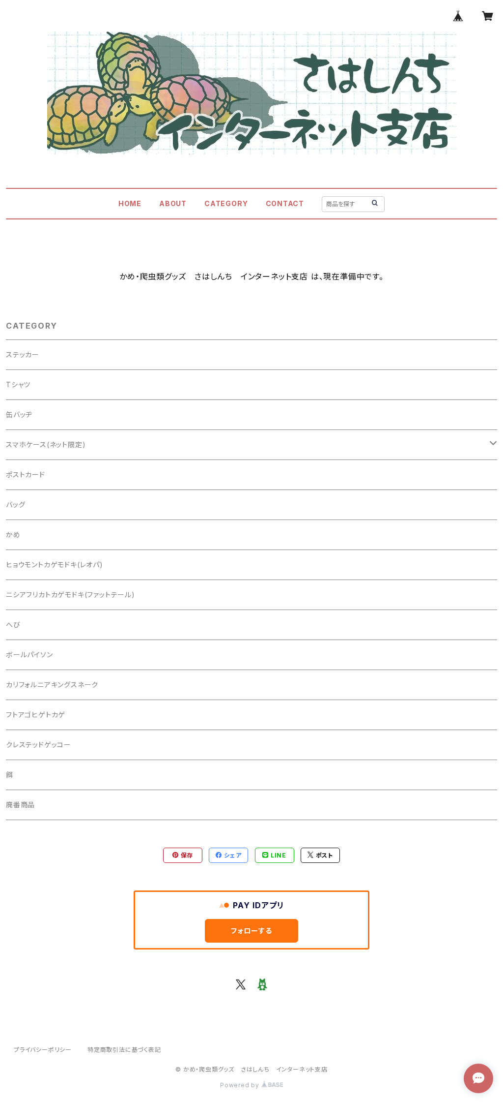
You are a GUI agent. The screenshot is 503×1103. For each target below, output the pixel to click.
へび (13, 624)
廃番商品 (20, 804)
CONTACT (285, 203)
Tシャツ (18, 384)
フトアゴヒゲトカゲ (35, 714)
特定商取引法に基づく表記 (124, 1049)
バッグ (15, 504)
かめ (13, 534)
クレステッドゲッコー (38, 744)
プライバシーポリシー (43, 1049)
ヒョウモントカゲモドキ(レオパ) (54, 564)
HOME (129, 203)
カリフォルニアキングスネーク (52, 684)
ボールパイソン (29, 654)
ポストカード (25, 474)
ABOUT (173, 203)
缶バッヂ (19, 414)
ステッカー (22, 354)
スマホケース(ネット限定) (45, 444)
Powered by (240, 1085)
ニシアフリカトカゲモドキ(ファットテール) (70, 594)
